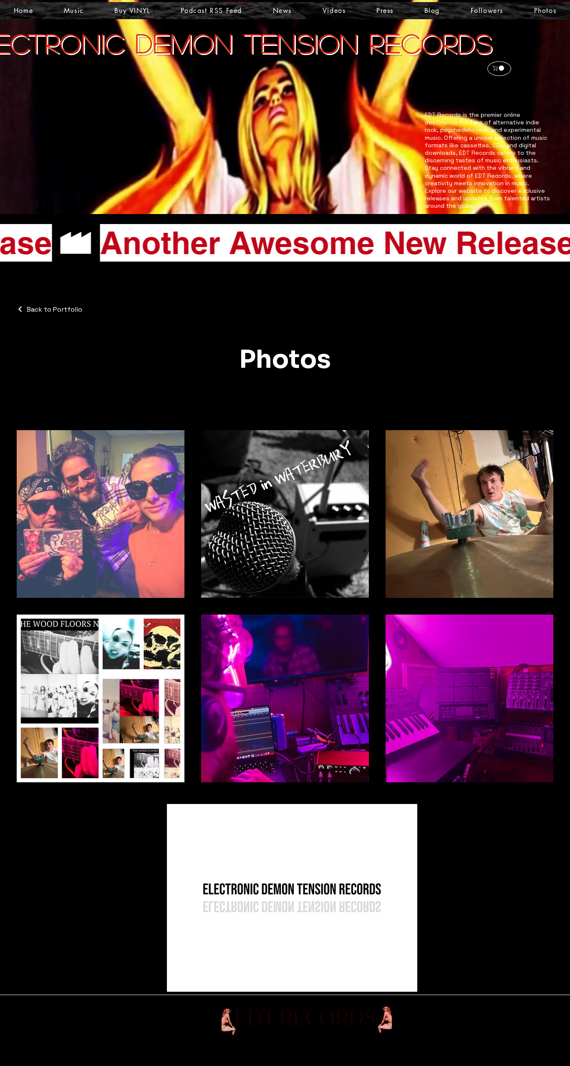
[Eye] (378, 1019)
